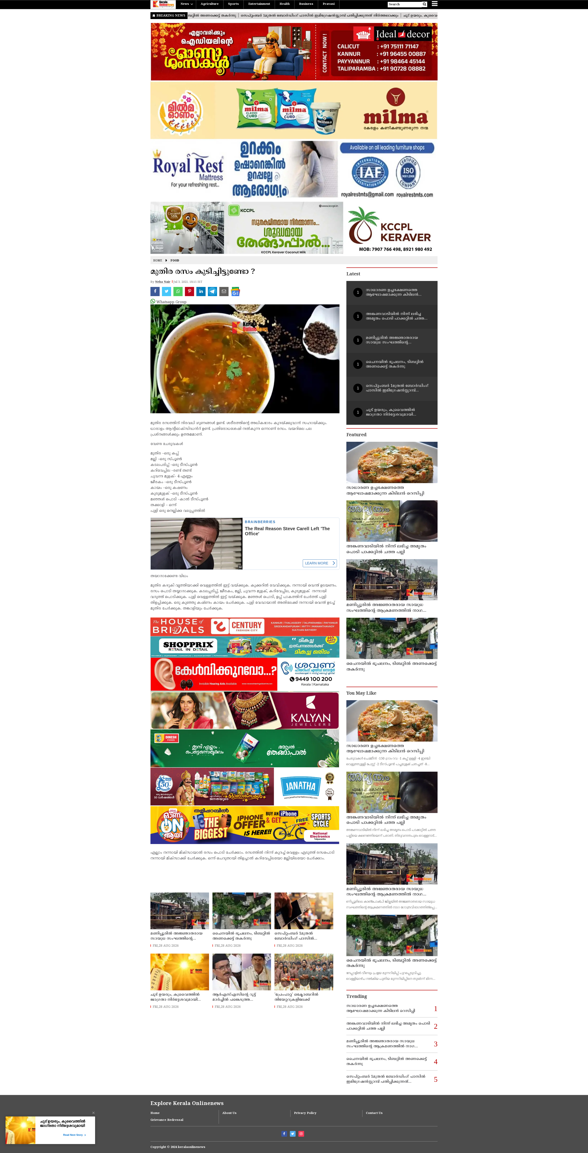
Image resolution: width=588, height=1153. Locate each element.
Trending (356, 997)
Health (285, 4)
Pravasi (329, 4)
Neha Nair (162, 282)
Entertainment (259, 4)
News (185, 4)
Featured (356, 435)
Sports (233, 4)
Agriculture (210, 4)
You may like (361, 694)
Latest (353, 274)
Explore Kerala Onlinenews (186, 1104)
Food (175, 261)
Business (306, 4)
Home (157, 261)
